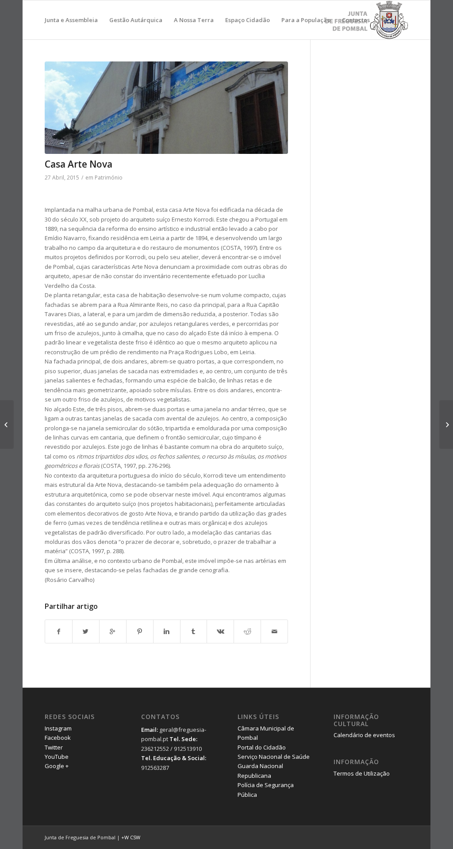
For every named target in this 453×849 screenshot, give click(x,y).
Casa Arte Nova (78, 164)
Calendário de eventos (364, 735)
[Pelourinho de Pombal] (446, 424)
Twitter (54, 747)
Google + (57, 766)
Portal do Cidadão (262, 747)
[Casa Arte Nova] (166, 107)
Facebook (58, 738)
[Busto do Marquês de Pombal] (7, 424)
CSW (135, 837)
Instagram (58, 728)
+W (125, 837)
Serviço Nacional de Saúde (274, 757)
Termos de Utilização (362, 773)
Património (109, 177)
